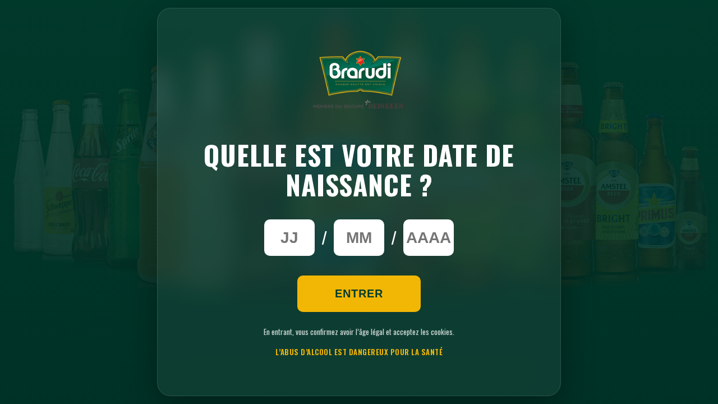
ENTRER (359, 293)
